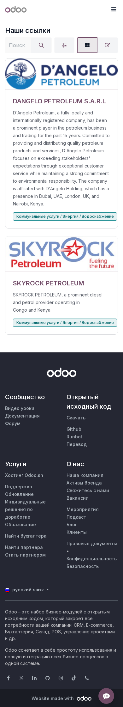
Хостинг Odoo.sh (24, 475)
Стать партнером (25, 555)
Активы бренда (84, 482)
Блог (72, 524)
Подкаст (76, 517)
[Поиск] (41, 45)
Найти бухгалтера (26, 536)
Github (74, 429)
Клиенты (77, 532)
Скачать (76, 417)
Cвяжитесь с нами (88, 490)
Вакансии (78, 498)
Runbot (74, 436)
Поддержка (18, 486)
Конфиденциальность (92, 558)
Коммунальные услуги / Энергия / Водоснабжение (65, 216)
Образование (20, 524)
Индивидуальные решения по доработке (25, 509)
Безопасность (83, 566)
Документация (22, 415)
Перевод (77, 444)
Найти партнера (24, 547)
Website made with (53, 698)
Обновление (19, 494)
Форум (12, 423)
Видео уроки (19, 408)
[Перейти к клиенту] (61, 74)
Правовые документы (92, 543)
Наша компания (85, 475)
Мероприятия (83, 509)
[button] (113, 9)
